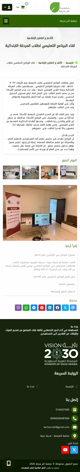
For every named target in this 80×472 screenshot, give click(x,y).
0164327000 (62, 409)
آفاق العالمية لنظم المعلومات (33, 468)
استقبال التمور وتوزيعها (63, 291)
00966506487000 (59, 418)
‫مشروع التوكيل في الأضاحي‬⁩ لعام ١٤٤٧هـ (54, 255)
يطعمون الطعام (67, 284)
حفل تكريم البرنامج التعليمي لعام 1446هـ (54, 277)
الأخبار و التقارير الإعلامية (50, 63)
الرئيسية (70, 63)
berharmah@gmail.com (56, 427)
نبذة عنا (30, 386)
